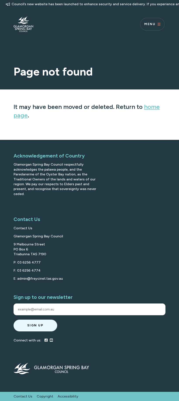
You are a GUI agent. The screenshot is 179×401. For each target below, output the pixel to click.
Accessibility (68, 396)
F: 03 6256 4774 (27, 270)
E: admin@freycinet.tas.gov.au (38, 278)
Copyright (45, 396)
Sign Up (35, 325)
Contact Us (23, 228)
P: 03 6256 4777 (27, 262)
